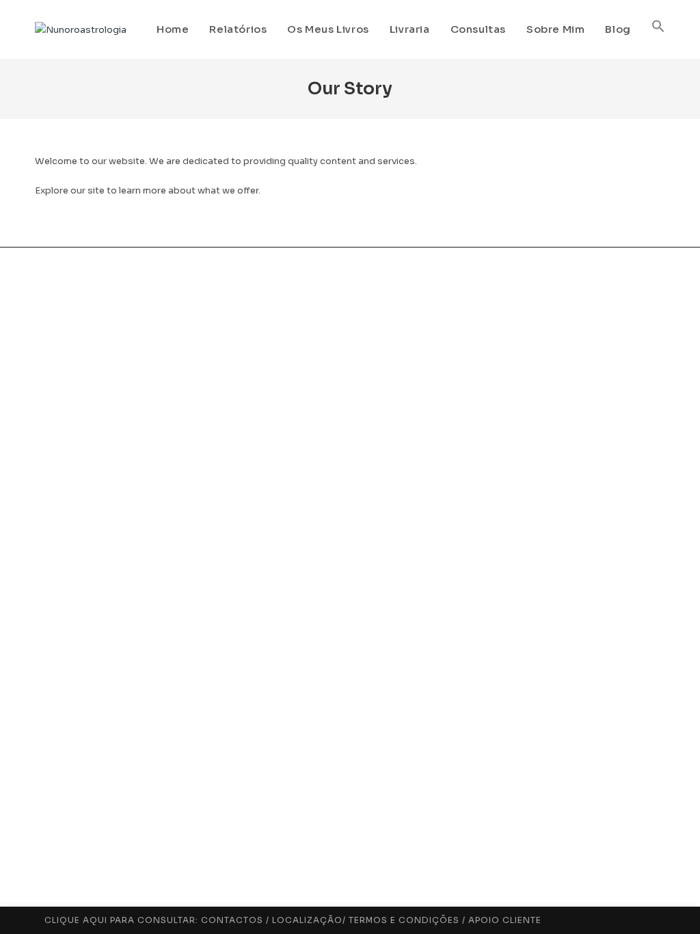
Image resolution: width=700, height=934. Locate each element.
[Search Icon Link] (658, 29)
